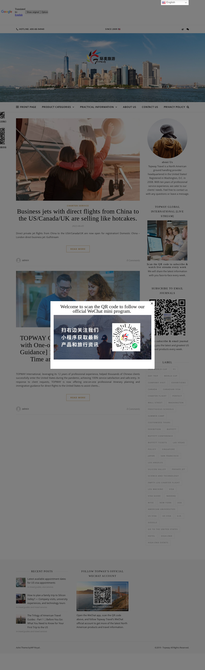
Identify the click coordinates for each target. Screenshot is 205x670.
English (170, 2)
